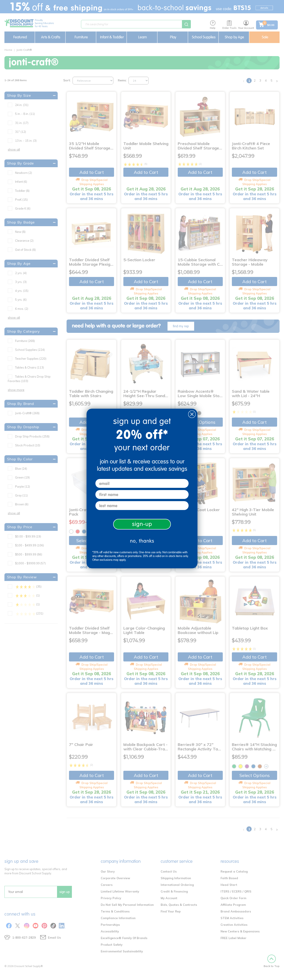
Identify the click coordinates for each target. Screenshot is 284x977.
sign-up (142, 524)
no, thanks (142, 541)
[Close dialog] (192, 414)
